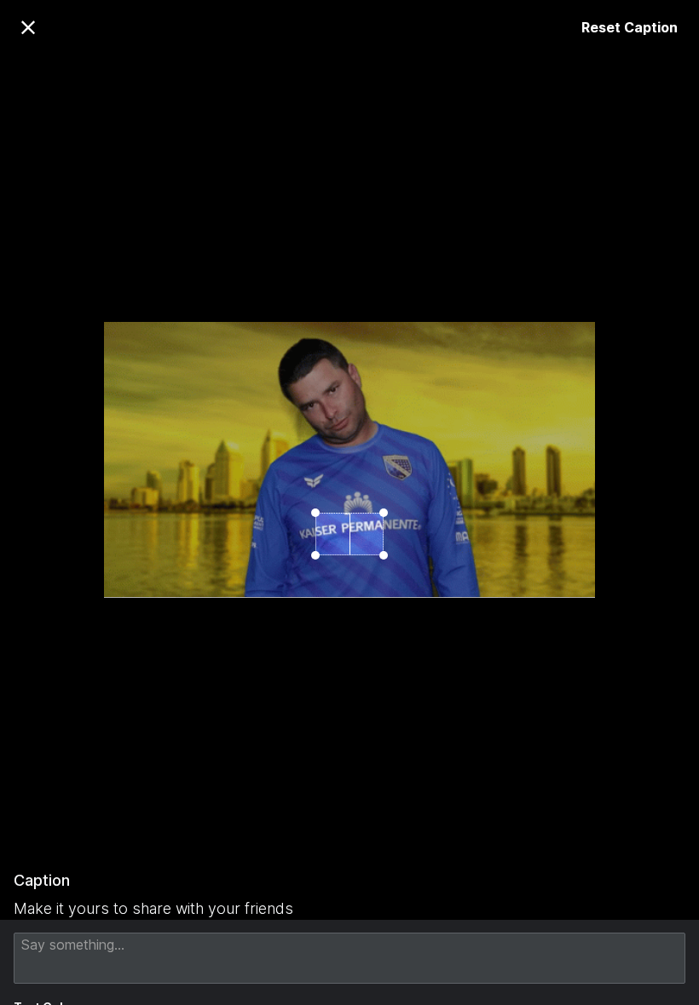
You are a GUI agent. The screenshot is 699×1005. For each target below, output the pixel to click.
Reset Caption (629, 27)
